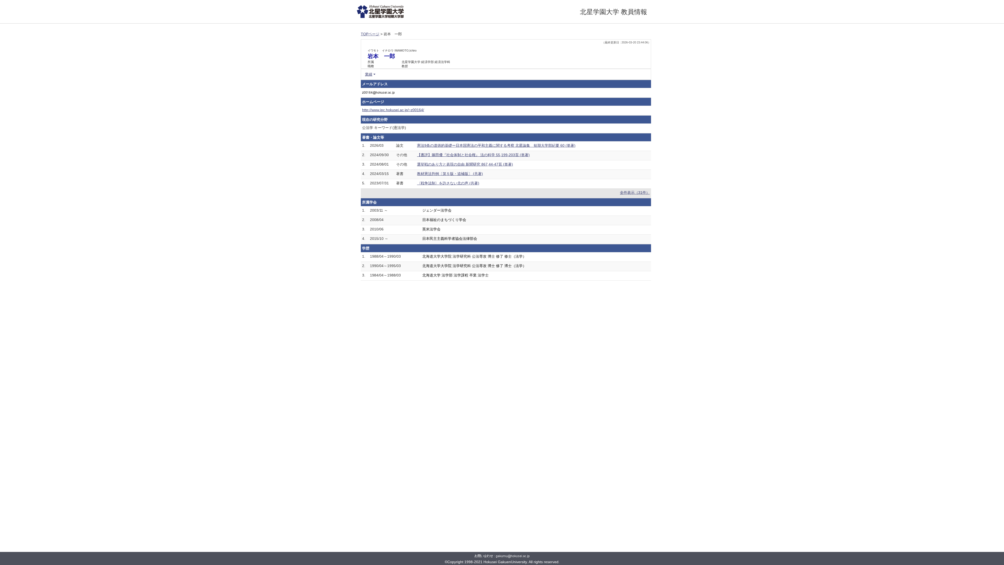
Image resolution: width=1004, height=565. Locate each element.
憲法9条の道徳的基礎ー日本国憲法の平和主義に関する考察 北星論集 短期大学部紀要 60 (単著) (496, 145)
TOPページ (370, 34)
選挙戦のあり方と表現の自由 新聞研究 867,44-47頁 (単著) (465, 164)
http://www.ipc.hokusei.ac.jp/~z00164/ (393, 110)
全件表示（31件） (635, 192)
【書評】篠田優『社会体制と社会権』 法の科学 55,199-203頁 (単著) (473, 155)
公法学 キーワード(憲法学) (384, 128)
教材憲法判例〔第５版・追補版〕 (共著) (450, 174)
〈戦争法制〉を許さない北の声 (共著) (448, 183)
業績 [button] (368, 74)
